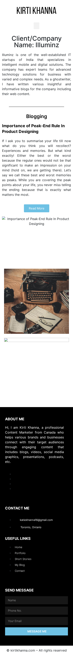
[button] (36, 25)
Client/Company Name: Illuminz (37, 41)
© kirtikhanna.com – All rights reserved (36, 650)
